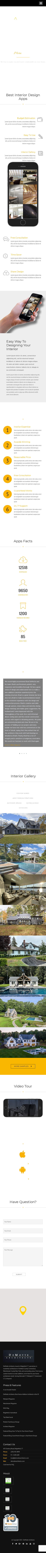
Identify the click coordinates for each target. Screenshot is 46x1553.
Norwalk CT (23, 1376)
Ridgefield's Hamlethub (10, 1413)
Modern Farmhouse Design (11, 1422)
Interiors (23, 808)
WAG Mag (6, 1408)
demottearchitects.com (18, 1461)
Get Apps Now (23, 72)
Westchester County (9, 1371)
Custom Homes (23, 793)
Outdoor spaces (14, 803)
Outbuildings (32, 803)
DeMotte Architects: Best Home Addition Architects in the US (21, 1394)
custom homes (7, 1374)
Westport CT (31, 1376)
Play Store (22, 1179)
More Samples (21, 1066)
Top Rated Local (8, 1417)
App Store (22, 1164)
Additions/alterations (23, 798)
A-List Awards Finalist (9, 1390)
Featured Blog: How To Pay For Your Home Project (18, 1431)
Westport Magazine (9, 1399)
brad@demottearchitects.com (20, 1458)
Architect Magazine (9, 1426)
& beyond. (8, 1379)
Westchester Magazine (10, 1403)
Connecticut (32, 1369)
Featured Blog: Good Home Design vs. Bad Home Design (20, 1436)
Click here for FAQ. (8, 1465)
